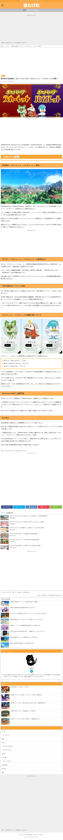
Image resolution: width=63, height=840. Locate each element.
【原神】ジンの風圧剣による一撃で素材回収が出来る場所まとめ (49, 595)
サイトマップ (22, 834)
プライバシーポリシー (38, 834)
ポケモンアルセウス (8, 746)
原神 (3, 738)
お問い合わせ (29, 834)
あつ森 (4, 757)
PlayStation (5, 764)
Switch (3, 753)
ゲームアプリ (6, 735)
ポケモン (3, 75)
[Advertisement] (31, 27)
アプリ (3, 731)
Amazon (4, 768)
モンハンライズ (7, 761)
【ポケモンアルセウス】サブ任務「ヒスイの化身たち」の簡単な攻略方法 (15, 592)
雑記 (3, 772)
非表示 (16, 156)
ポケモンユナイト (7, 750)
